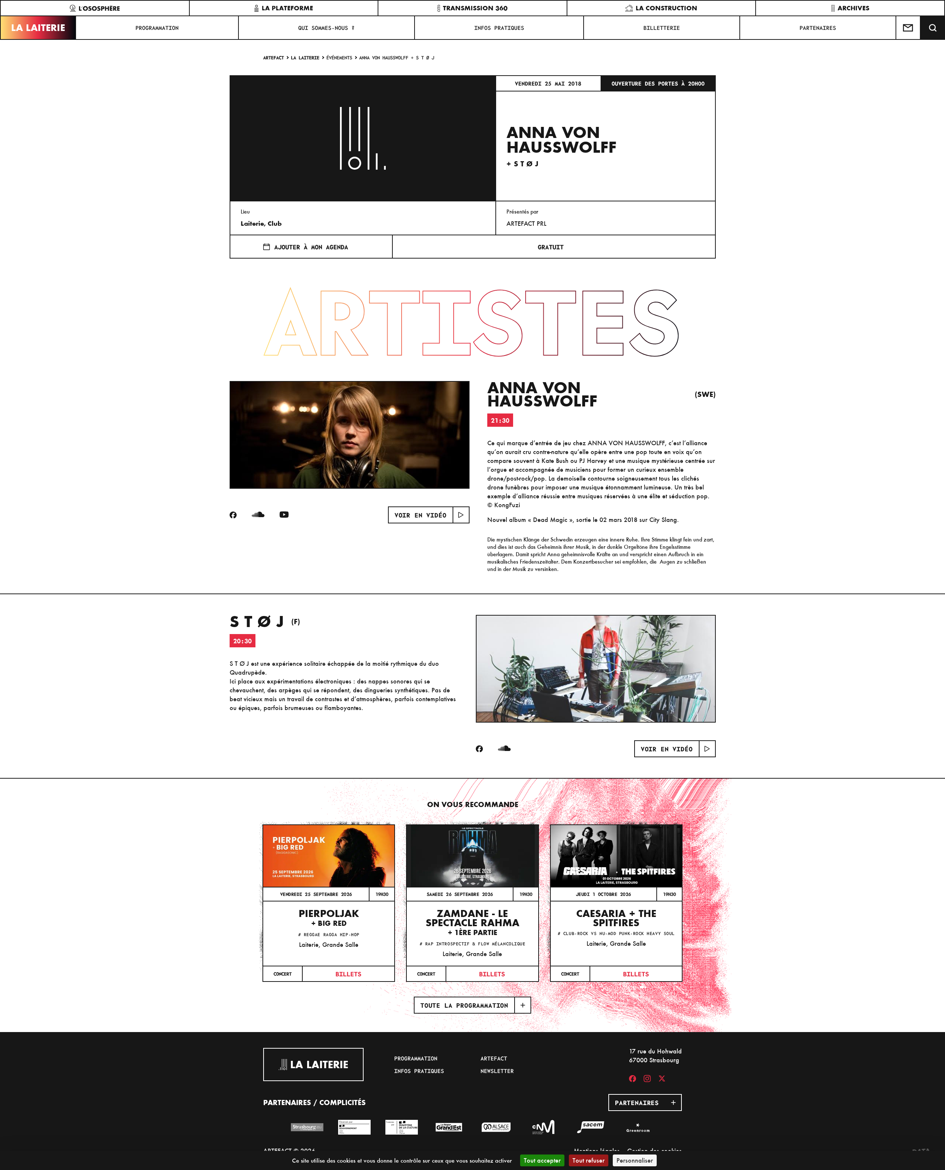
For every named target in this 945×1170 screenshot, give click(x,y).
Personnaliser (634, 1160)
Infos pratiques (499, 27)
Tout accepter (542, 1160)
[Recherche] (933, 27)
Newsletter (497, 1070)
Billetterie (661, 27)
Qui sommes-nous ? (326, 27)
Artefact (273, 57)
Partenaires (818, 27)
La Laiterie (38, 28)
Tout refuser (589, 1160)
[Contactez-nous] (908, 27)
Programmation (157, 27)
